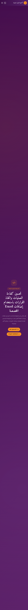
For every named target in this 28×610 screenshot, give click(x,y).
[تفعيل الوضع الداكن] (5, 2)
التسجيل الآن (13, 329)
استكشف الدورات (13, 334)
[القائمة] (2, 3)
